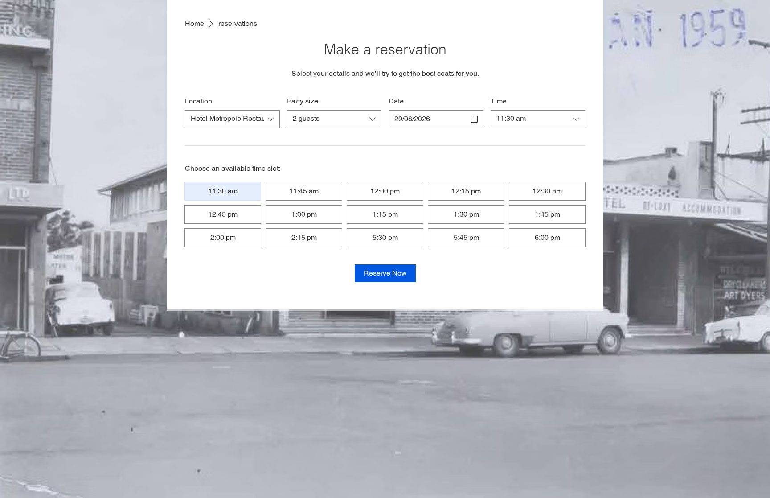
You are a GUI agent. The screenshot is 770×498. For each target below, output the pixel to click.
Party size (302, 101)
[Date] (474, 119)
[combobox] (232, 119)
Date (396, 101)
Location (198, 101)
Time (499, 101)
